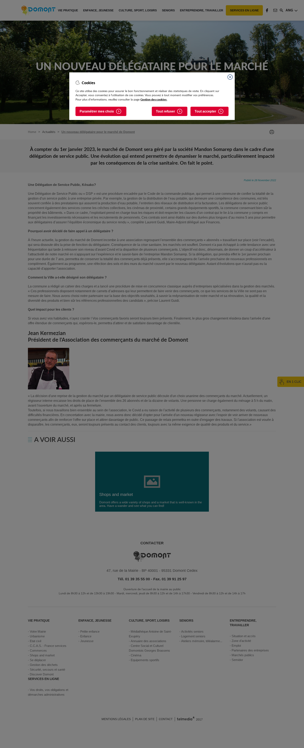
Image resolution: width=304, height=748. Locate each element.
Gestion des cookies (153, 99)
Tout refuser (165, 111)
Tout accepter (205, 111)
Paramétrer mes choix (97, 111)
